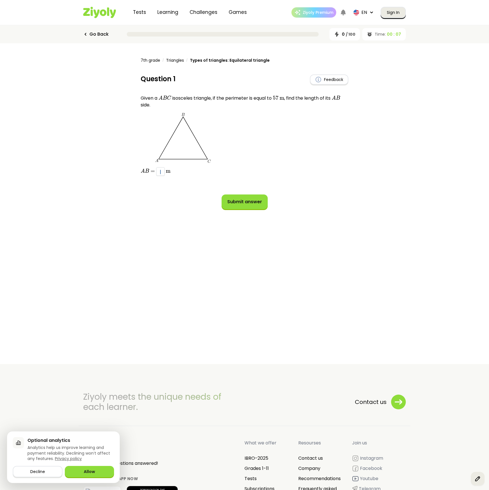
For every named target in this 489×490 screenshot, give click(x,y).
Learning (167, 12)
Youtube (369, 478)
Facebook (371, 468)
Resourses (309, 443)
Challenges (203, 12)
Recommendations (319, 478)
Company (309, 468)
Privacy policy (68, 458)
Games (238, 12)
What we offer (260, 443)
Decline (37, 471)
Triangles (175, 60)
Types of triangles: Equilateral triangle (230, 60)
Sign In (393, 12)
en (364, 12)
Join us (359, 443)
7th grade (150, 60)
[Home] (99, 12)
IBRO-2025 (256, 458)
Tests (139, 12)
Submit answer (244, 201)
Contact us (310, 458)
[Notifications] (343, 12)
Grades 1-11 (256, 468)
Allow (89, 471)
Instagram (371, 458)
